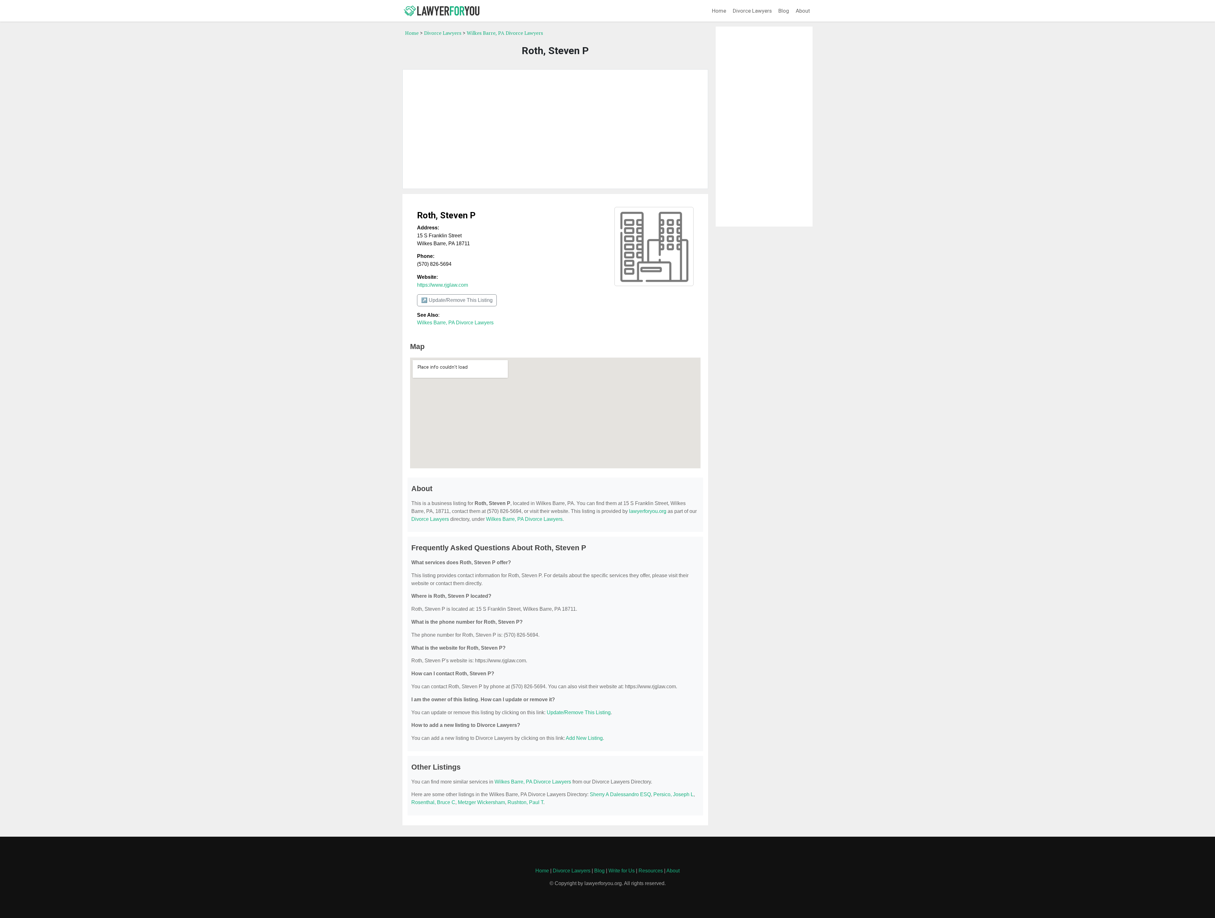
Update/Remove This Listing (579, 712)
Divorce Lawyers (752, 11)
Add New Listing (584, 738)
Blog (783, 11)
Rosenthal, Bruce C (433, 802)
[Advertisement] (555, 129)
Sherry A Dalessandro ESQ (620, 794)
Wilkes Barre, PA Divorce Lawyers (505, 32)
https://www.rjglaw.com (442, 285)
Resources (651, 870)
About (803, 11)
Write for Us (621, 870)
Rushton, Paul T (525, 802)
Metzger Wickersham (481, 802)
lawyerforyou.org (647, 511)
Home (719, 11)
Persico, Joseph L (673, 794)
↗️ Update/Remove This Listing (457, 300)
